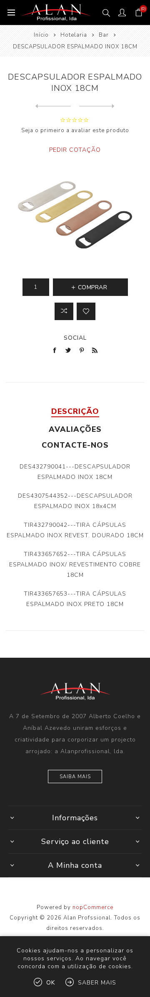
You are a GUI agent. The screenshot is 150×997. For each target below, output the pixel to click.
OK (50, 983)
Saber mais (97, 983)
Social (75, 338)
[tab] (75, 411)
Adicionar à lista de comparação (64, 311)
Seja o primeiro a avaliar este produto (75, 130)
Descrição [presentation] (75, 411)
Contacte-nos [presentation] (75, 445)
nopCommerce (92, 907)
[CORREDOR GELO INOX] (53, 106)
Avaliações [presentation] (75, 429)
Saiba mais (75, 777)
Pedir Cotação (75, 150)
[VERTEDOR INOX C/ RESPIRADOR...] (97, 106)
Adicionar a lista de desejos (86, 311)
